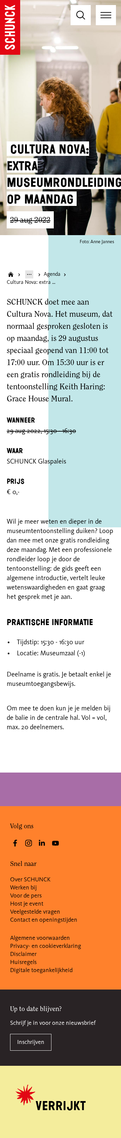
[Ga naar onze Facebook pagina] (15, 843)
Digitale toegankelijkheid (41, 970)
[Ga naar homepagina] (11, 274)
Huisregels (23, 962)
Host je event (26, 904)
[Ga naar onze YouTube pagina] (55, 843)
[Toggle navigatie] (106, 15)
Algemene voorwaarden (40, 938)
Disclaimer (23, 954)
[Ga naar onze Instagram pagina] (29, 843)
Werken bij (23, 888)
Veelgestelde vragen (35, 912)
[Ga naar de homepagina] (10, 27)
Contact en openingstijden (43, 920)
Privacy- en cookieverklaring (45, 946)
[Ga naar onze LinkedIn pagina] (42, 843)
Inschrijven (30, 1042)
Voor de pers (26, 896)
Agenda (52, 274)
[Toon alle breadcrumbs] (29, 274)
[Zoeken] (81, 15)
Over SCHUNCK (30, 880)
